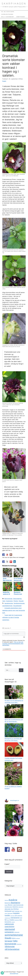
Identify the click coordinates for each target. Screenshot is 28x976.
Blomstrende (8, 598)
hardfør (7, 915)
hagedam (16, 913)
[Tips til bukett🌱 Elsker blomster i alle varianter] (14, 813)
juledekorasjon (7, 917)
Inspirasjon (9, 601)
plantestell (10, 929)
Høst (3, 601)
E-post (7, 864)
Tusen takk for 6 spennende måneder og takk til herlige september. (12, 617)
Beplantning (8, 902)
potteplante (9, 932)
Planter (16, 601)
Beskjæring (15, 903)
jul (16, 915)
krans (8, 920)
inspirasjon (12, 915)
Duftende (8, 911)
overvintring (9, 926)
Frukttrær (17, 911)
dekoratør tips (9, 909)
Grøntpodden (20, 16)
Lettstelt (13, 922)
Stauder (21, 601)
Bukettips (15, 907)
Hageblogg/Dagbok (7, 14)
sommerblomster (14, 935)
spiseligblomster (7, 606)
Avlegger (6, 900)
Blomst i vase (12, 905)
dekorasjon (20, 906)
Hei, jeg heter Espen (7, 11)
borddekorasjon (8, 906)
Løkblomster (9, 924)
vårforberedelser (12, 949)
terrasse (8, 941)
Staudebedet (17, 606)
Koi (6, 920)
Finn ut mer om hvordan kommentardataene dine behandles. (12, 643)
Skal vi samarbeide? (7, 16)
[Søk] (21, 670)
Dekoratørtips (17, 598)
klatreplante (15, 918)
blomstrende (19, 905)
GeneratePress (14, 973)
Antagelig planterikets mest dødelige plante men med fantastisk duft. (13, 610)
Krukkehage (16, 920)
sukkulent (18, 938)
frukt (12, 911)
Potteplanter (16, 932)
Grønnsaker (10, 913)
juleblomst (19, 915)
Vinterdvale (18, 944)
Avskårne (13, 900)
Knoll (21, 917)
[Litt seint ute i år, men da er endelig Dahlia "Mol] (14, 832)
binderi (6, 905)
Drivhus (16, 909)
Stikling (13, 938)
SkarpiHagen (14, 3)
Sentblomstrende (19, 603)
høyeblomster (8, 603)
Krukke (12, 920)
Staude (8, 938)
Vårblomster (10, 946)
